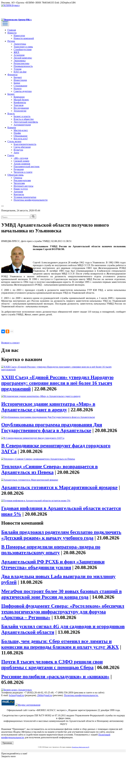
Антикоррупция (22, 124)
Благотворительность (25, 144)
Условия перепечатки (25, 197)
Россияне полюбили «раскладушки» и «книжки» (55, 676)
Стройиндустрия (22, 49)
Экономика (20, 60)
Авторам (18, 191)
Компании (19, 97)
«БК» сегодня (21, 158)
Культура (18, 149)
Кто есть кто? (21, 138)
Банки (17, 83)
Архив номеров (22, 163)
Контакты (19, 194)
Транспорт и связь (23, 46)
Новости (12, 32)
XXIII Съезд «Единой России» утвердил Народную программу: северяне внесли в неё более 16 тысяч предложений (57, 382)
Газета (10, 155)
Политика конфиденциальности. (81, 695)
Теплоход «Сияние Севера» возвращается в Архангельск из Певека (49, 469)
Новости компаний (24, 38)
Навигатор (19, 35)
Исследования (21, 108)
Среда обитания (22, 147)
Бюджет (18, 77)
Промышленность (23, 66)
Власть (11, 113)
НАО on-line (20, 71)
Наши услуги (21, 188)
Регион (11, 41)
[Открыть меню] (5, 23)
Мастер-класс (21, 130)
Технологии (20, 110)
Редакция (19, 169)
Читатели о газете (23, 172)
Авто (16, 152)
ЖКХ (16, 52)
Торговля (18, 105)
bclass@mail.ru (16, 695)
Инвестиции (20, 80)
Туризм (17, 69)
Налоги (18, 88)
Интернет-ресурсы (23, 186)
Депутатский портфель (26, 122)
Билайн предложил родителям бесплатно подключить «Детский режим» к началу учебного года (61, 535)
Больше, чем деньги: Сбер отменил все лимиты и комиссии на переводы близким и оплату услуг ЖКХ (60, 644)
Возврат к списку (10, 342)
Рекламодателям (22, 180)
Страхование (20, 85)
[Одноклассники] (7, 331)
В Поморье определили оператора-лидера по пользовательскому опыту (50, 549)
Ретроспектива (21, 63)
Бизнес (11, 94)
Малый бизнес (21, 99)
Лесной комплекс (23, 58)
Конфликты (20, 102)
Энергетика (20, 44)
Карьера (11, 127)
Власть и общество (24, 119)
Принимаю (7, 743)
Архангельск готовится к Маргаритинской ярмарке (59, 487)
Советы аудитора (23, 91)
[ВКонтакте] (3, 331)
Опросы (18, 177)
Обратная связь (15, 175)
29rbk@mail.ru (44, 695)
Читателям (19, 183)
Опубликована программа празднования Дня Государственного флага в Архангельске (51, 427)
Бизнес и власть (22, 116)
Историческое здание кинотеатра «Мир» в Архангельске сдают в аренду (48, 406)
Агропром (19, 55)
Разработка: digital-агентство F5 (80, 747)
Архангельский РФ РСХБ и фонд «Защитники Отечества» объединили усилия (53, 564)
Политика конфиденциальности (31, 200)
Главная (11, 30)
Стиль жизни (14, 141)
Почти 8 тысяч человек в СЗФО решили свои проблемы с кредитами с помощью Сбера (52, 664)
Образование (20, 136)
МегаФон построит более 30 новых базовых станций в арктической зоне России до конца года (61, 594)
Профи (17, 133)
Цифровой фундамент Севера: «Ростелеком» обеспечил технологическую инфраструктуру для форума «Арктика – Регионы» (62, 611)
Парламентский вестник (26, 166)
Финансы (12, 74)
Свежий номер (21, 161)
